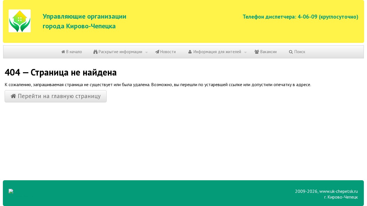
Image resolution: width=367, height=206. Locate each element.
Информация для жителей (216, 51)
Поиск (299, 51)
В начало (73, 51)
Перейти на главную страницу (58, 96)
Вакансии (268, 51)
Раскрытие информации (119, 51)
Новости (167, 51)
